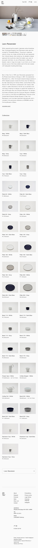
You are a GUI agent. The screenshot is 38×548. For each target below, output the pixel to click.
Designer (16, 495)
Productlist (27, 493)
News (15, 499)
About (15, 493)
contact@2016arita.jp (19, 517)
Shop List (16, 501)
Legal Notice (28, 497)
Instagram (27, 502)
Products (16, 497)
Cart (24, 2)
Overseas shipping (27, 499)
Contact (16, 503)
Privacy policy (28, 495)
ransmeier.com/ (6, 106)
